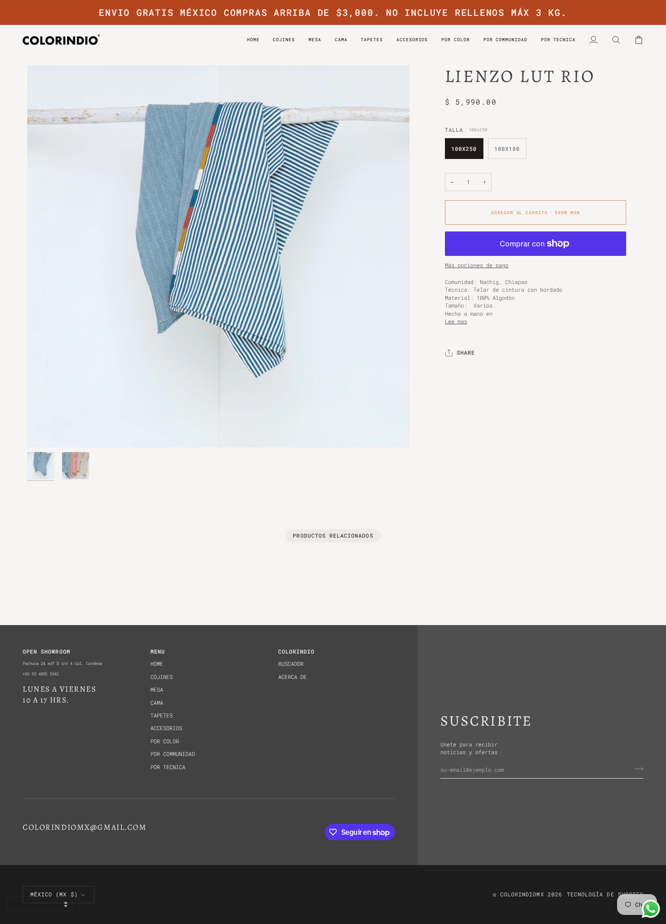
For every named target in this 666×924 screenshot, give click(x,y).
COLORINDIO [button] (296, 651)
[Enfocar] (218, 256)
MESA (156, 689)
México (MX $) (54, 894)
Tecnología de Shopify (605, 894)
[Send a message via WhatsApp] (650, 908)
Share (466, 353)
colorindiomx (522, 894)
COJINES (161, 677)
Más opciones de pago (476, 265)
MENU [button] (157, 651)
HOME (156, 663)
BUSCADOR (291, 663)
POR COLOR (164, 741)
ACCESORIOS (166, 728)
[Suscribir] (635, 769)
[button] (455, 39)
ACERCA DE (292, 677)
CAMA (156, 702)
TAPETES (161, 715)
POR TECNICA (167, 767)
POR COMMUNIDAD (172, 754)
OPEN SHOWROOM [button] (46, 651)
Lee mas (456, 321)
